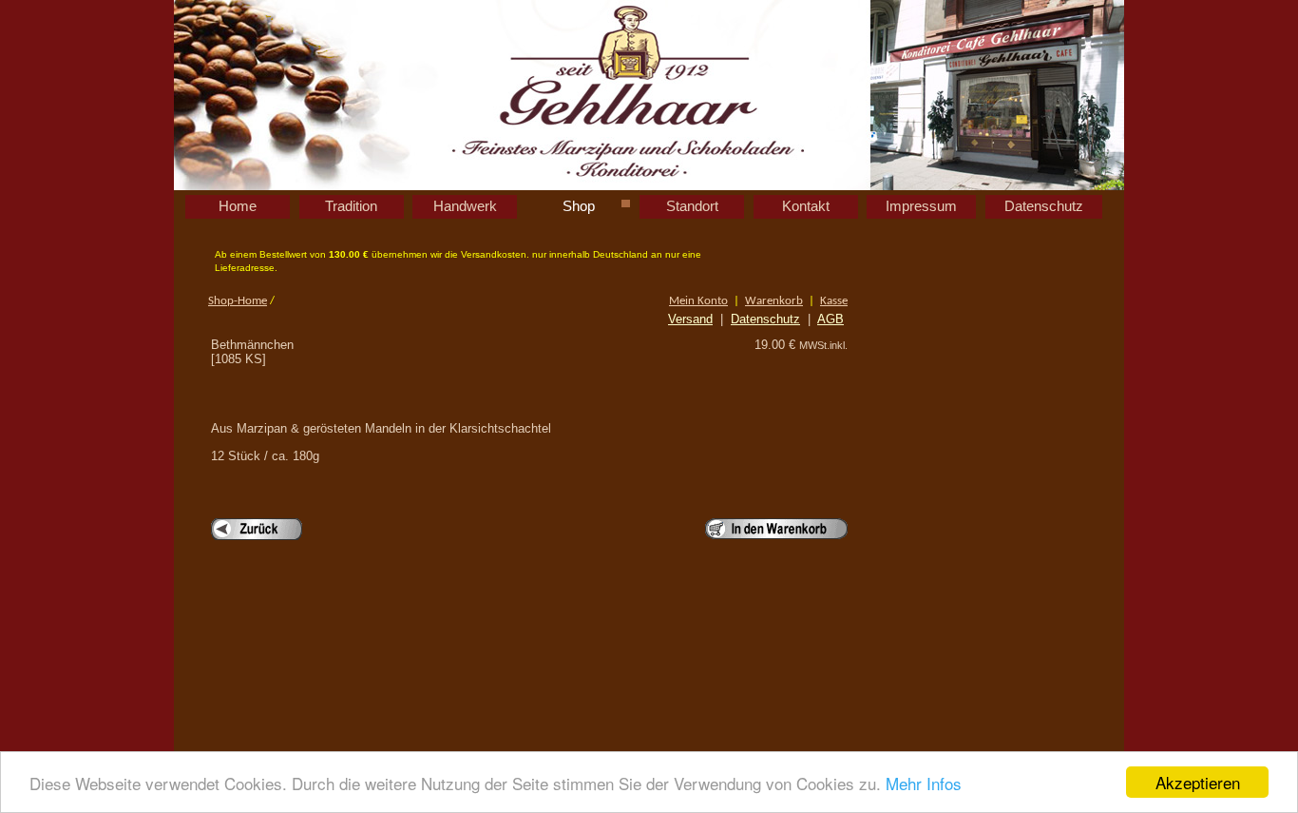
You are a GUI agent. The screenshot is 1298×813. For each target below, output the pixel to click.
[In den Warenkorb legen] (776, 528)
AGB (830, 319)
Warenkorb (774, 301)
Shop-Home (237, 301)
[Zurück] (256, 529)
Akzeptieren (1197, 782)
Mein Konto (698, 301)
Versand (690, 319)
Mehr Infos (924, 783)
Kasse (834, 301)
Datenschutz (765, 319)
